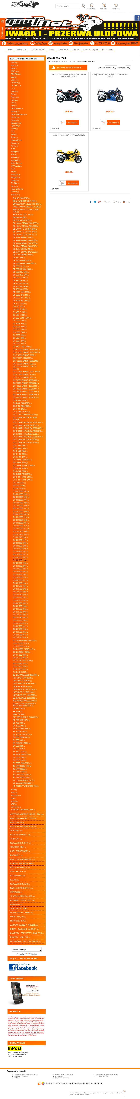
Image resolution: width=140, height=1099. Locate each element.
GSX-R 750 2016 (20, 638)
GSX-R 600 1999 (20, 546)
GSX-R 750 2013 (20, 629)
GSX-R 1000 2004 (21, 500)
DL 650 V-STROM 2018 (23, 249)
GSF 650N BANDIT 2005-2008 (26, 392)
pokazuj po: (122, 67)
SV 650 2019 (19, 749)
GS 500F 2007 (19, 344)
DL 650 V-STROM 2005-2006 (25, 240)
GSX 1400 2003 (20, 448)
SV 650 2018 (19, 746)
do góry (118, 202)
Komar (14, 146)
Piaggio (15, 180)
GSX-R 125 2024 (20, 537)
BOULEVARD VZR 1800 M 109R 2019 (26, 211)
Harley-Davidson (19, 114)
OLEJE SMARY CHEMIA (21, 913)
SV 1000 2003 (19, 726)
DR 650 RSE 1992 (21, 272)
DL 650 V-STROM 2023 (23, 255)
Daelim (14, 91)
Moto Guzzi (16, 163)
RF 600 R (17, 711)
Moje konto (103, 8)
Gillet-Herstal (17, 109)
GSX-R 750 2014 (20, 632)
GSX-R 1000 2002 (21, 494)
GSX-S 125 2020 (20, 655)
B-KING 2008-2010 (21, 198)
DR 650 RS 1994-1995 (23, 269)
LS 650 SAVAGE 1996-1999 (25, 698)
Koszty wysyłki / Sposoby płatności (26, 1074)
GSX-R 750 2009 (20, 620)
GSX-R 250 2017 (20, 540)
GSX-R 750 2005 (20, 609)
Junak (14, 137)
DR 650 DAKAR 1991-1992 (24, 263)
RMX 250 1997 (19, 714)
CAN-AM (15, 83)
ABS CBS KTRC (18, 872)
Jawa (14, 134)
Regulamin (63, 50)
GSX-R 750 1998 (20, 592)
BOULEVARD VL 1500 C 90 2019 (27, 204)
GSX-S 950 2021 (20, 669)
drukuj (128, 202)
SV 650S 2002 (19, 757)
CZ (13, 88)
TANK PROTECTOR (19, 909)
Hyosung (15, 126)
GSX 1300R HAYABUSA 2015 (26, 440)
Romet (14, 186)
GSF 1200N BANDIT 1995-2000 (26, 349)
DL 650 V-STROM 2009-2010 (25, 246)
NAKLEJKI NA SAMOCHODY (23, 827)
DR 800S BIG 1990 (21, 295)
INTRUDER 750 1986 (22, 681)
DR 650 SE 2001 (20, 281)
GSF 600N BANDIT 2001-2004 (26, 383)
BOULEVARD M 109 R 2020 (25, 201)
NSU (14, 172)
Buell (14, 77)
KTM (13, 149)
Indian (14, 129)
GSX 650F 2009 (20, 471)
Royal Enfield (17, 189)
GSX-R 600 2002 (20, 554)
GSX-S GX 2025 (20, 672)
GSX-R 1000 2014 (21, 523)
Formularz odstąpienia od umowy (107, 1074)
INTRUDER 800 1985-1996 (24, 684)
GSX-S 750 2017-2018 (23, 661)
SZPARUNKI (16, 892)
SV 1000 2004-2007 (21, 729)
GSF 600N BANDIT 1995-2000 (26, 380)
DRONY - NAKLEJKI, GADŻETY (24, 929)
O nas (51, 50)
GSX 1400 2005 (20, 451)
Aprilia (14, 63)
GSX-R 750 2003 (20, 603)
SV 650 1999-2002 (21, 737)
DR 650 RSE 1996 (21, 275)
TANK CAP (16, 839)
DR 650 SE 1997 (20, 278)
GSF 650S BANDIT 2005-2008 (26, 395)
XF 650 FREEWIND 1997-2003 (26, 786)
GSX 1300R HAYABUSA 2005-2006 (28, 422)
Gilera (14, 106)
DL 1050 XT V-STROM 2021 (25, 235)
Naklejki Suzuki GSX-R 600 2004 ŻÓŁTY (69, 135)
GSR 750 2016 (20, 409)
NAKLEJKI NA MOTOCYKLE (23, 59)
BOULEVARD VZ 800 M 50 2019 (27, 207)
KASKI (14, 880)
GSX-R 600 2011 (20, 580)
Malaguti (15, 152)
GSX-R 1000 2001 (21, 491)
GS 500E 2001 (20, 324)
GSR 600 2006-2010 (22, 403)
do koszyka (73, 122)
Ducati (15, 97)
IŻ (12, 132)
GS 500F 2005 (19, 338)
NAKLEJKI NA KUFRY (20, 843)
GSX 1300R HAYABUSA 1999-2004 (25, 419)
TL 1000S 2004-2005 (22, 777)
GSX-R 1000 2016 (21, 526)
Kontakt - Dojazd (90, 50)
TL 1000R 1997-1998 (22, 766)
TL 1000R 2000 (20, 772)
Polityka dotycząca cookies (64, 1074)
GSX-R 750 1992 (20, 589)
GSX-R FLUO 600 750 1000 (25, 641)
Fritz (13, 103)
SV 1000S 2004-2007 (22, 734)
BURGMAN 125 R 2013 (23, 215)
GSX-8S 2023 (19, 486)
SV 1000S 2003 (20, 732)
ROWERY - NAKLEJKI (20, 937)
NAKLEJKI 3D (17, 822)
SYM (14, 790)
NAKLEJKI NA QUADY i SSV (23, 818)
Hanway (15, 111)
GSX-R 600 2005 (20, 563)
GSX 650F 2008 (20, 468)
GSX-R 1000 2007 (21, 509)
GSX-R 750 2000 (20, 595)
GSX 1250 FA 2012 (21, 412)
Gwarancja (58, 1076)
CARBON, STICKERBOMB (22, 863)
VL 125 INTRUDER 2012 (23, 780)
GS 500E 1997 (20, 321)
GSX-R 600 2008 (20, 572)
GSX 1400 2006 (20, 454)
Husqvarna (16, 123)
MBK (14, 154)
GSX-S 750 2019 (20, 664)
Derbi (14, 94)
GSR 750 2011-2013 (22, 406)
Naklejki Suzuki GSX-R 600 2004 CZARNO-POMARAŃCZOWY (69, 76)
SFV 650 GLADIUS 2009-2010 (26, 717)
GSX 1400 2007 (20, 457)
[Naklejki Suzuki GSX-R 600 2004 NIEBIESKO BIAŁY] (110, 107)
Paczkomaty (107, 50)
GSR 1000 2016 (20, 400)
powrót (109, 202)
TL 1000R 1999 (20, 769)
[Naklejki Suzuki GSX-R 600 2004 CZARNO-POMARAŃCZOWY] (69, 107)
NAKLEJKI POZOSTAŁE (21, 888)
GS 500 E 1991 (20, 315)
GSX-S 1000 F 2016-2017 (24, 649)
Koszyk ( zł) (116, 8)
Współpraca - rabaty (102, 1076)
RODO (16, 1078)
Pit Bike (15, 183)
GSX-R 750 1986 (20, 586)
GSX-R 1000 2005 (21, 503)
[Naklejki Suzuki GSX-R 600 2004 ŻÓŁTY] (69, 167)
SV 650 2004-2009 (21, 743)
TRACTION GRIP (18, 847)
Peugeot (15, 177)
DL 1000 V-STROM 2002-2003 (26, 223)
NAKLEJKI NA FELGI (20, 868)
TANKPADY (16, 831)
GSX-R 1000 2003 (21, 497)
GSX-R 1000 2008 (21, 511)
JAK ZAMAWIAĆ (37, 50)
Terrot (14, 793)
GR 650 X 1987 (20, 309)
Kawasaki (16, 140)
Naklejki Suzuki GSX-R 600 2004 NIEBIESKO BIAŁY (110, 76)
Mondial (15, 157)
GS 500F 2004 (19, 335)
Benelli (14, 66)
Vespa (14, 801)
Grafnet (55, 1083)
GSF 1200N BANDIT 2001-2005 (26, 352)
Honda (15, 120)
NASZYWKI (16, 904)
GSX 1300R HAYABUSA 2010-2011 (28, 431)
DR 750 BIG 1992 (21, 289)
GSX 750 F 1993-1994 (23, 477)
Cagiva (14, 80)
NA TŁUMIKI (16, 855)
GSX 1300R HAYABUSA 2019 (26, 443)
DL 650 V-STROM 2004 (23, 238)
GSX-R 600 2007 (20, 569)
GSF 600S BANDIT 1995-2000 (26, 386)
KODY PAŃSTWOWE (20, 851)
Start (10, 50)
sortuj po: (102, 67)
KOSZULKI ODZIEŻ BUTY (22, 900)
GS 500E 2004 (20, 329)
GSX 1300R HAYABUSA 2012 (26, 434)
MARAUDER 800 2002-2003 (25, 701)
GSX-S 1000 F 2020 (22, 652)
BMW (15, 71)
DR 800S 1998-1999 (22, 292)
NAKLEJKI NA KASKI (20, 884)
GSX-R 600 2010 (20, 577)
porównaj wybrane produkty (69, 67)
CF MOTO (16, 86)
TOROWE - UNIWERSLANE (23, 810)
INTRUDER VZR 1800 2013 (25, 695)
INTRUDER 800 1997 (22, 686)
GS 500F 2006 (19, 341)
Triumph (16, 795)
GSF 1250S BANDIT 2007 (24, 377)
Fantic (14, 100)
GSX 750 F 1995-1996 (23, 480)
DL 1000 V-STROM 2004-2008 (26, 226)
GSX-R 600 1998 (20, 543)
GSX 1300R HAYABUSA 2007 (26, 425)
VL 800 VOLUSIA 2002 (23, 783)
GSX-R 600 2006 (20, 566)
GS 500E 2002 (20, 327)
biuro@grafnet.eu (32, 987)
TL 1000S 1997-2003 (22, 775)
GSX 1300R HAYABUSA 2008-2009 (28, 428)
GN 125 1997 (19, 306)
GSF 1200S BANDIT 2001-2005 (26, 361)
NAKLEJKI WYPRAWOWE (22, 859)
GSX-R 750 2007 (20, 615)
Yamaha (16, 807)
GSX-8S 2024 (19, 488)
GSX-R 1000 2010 (21, 517)
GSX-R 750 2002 (20, 600)
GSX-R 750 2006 (20, 612)
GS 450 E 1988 (20, 312)
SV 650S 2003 (19, 760)
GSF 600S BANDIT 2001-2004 (26, 389)
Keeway (15, 143)
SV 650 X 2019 (20, 752)
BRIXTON (16, 74)
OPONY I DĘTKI (18, 917)
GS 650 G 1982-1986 (22, 347)
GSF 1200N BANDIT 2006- (24, 355)
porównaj (55, 128)
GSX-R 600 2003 (20, 557)
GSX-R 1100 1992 (21, 534)
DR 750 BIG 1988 (21, 283)
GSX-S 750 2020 (20, 666)
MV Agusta (16, 166)
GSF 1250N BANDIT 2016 (24, 374)
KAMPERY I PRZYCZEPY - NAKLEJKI (27, 933)
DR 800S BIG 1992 (21, 298)
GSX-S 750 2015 (20, 658)
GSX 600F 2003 (20, 463)
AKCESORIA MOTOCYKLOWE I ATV (27, 814)
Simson (15, 192)
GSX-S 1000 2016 (21, 643)
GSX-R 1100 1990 (21, 532)
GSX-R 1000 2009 (21, 514)
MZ (13, 169)
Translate (33, 954)
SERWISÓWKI (17, 876)
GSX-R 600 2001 (20, 552)
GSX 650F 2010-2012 (22, 474)
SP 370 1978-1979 (21, 720)
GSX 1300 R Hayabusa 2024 (25, 415)
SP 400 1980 (19, 723)
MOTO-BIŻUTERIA (18, 921)
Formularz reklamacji (62, 1078)
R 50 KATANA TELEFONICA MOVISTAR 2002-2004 (24, 705)
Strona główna (91, 8)
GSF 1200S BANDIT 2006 (24, 364)
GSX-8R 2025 (19, 483)
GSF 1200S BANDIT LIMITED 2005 (25, 368)
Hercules (15, 117)
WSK (14, 804)
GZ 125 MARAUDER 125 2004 (26, 675)
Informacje (21, 50)
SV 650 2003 (19, 740)
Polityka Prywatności (21, 1076)
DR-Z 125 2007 (20, 304)
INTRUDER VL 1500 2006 (24, 692)
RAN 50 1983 (19, 709)
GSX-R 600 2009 (20, 575)
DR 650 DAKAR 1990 (22, 261)
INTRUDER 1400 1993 (23, 678)
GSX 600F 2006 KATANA (24, 465)
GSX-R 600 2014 (20, 583)
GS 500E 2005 (20, 332)
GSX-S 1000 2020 (21, 646)
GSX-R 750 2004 (20, 606)
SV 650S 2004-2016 (22, 763)
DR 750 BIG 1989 (21, 286)
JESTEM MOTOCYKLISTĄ (22, 896)
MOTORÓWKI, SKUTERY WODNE (25, 941)
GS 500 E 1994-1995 (22, 318)
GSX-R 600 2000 (20, 549)
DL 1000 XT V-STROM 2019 (25, 232)
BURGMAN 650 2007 (22, 220)
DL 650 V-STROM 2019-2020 (25, 252)
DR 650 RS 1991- (21, 266)
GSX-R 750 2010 (20, 623)
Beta (14, 68)
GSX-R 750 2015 (20, 635)
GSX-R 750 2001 (20, 598)
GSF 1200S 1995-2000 (23, 358)
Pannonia (15, 175)
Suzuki (15, 195)
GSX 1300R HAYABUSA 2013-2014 (28, 437)
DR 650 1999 (19, 258)
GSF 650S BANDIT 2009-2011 (26, 397)
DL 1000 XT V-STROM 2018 (25, 229)
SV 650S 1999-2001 (22, 755)
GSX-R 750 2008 (20, 618)
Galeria (76, 50)
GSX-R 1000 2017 (21, 529)
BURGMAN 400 (20, 217)
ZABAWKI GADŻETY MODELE (24, 925)
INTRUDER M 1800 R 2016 (25, 689)
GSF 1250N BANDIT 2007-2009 (26, 372)
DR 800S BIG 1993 (21, 301)
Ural (13, 798)
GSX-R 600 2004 (20, 560)
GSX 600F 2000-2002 (22, 460)
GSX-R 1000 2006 (21, 506)
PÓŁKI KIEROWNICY (20, 835)
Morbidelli (15, 160)
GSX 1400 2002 (20, 445)
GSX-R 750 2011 (20, 626)
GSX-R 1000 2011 (21, 520)
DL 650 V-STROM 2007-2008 (25, 243)
